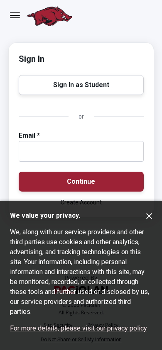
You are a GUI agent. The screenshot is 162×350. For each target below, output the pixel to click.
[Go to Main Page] (49, 15)
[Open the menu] (15, 15)
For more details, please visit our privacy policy (78, 328)
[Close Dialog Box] (149, 216)
